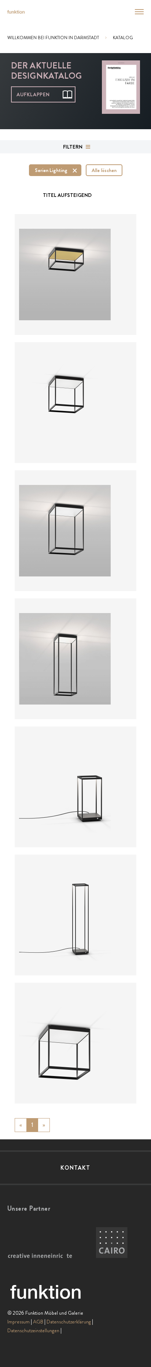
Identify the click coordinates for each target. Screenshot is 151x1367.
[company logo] (16, 11)
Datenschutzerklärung (69, 1321)
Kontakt (75, 1168)
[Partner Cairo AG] (112, 1243)
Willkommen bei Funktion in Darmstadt (53, 37)
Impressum (18, 1321)
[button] (135, 11)
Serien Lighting (51, 170)
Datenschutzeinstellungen (33, 1330)
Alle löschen (104, 170)
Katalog (123, 37)
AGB (38, 1321)
